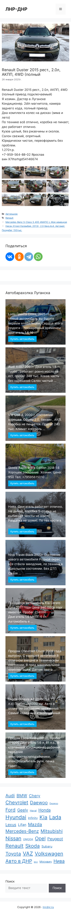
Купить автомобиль (22, 338)
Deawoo (54, 803)
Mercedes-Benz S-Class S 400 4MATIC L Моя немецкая (36, 222)
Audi (10, 795)
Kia (43, 817)
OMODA (28, 839)
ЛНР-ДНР (16, 9)
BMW (22, 795)
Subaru (47, 846)
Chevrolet (16, 802)
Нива (59, 861)
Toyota (13, 854)
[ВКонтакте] (9, 256)
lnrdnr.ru (48, 907)
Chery (34, 795)
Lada (55, 817)
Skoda (32, 846)
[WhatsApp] (38, 256)
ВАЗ (36, 862)
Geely (22, 810)
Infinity (33, 818)
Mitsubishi (52, 831)
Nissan (13, 838)
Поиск (10, 881)
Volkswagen (49, 854)
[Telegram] (28, 256)
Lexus (10, 824)
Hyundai (15, 817)
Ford (10, 810)
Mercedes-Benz (22, 831)
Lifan (22, 825)
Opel (40, 838)
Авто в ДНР (18, 861)
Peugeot (55, 838)
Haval (33, 810)
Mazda (35, 824)
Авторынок (11, 214)
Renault (9, 218)
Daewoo (39, 802)
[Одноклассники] (19, 256)
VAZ (28, 853)
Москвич (46, 861)
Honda (44, 810)
